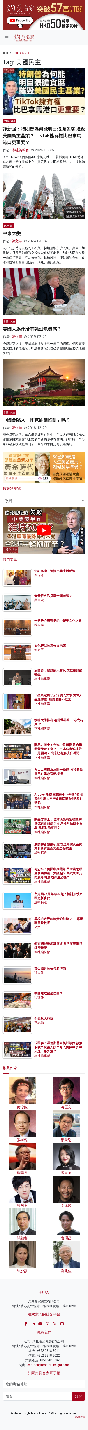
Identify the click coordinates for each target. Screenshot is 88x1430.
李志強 (39, 1022)
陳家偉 (39, 625)
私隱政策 (80, 1417)
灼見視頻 (9, 121)
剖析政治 (9, 321)
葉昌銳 (39, 600)
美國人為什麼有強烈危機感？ (32, 329)
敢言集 (8, 225)
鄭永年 (17, 337)
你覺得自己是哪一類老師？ (53, 596)
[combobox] (44, 501)
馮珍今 (39, 575)
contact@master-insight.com (48, 1365)
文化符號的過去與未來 (50, 645)
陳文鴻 (17, 241)
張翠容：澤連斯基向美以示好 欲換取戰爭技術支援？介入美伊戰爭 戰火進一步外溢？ (58, 1047)
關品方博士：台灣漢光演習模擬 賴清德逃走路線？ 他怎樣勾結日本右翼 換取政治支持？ (58, 823)
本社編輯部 (21, 150)
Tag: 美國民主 (21, 52)
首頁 (5, 52)
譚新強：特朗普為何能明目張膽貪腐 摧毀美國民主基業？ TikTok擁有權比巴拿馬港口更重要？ (44, 135)
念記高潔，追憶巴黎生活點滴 (54, 571)
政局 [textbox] (8, 501)
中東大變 (12, 233)
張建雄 (39, 973)
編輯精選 (40, 852)
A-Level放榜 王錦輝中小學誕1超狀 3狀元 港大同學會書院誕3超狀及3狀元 (58, 798)
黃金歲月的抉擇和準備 (50, 968)
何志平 (39, 650)
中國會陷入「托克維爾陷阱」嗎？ (36, 420)
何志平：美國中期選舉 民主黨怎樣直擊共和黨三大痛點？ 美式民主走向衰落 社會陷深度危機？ (58, 873)
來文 (37, 927)
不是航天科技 (43, 1018)
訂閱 (78, 1396)
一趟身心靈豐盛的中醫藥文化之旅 (58, 620)
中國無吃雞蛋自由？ (48, 993)
